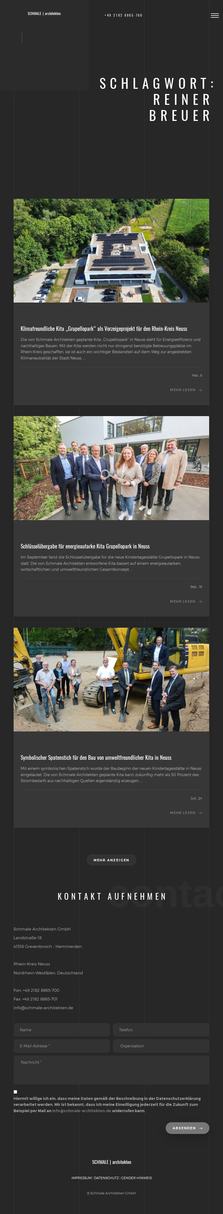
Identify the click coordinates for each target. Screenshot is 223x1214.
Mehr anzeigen (111, 860)
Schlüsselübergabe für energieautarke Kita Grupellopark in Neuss (85, 546)
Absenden (185, 1128)
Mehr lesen (183, 390)
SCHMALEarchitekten (44, 14)
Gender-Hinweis (136, 1178)
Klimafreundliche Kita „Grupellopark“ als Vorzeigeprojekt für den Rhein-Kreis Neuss (104, 328)
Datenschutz (106, 1178)
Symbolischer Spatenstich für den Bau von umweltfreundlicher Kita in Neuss (96, 757)
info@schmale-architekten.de (81, 1111)
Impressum (82, 1178)
